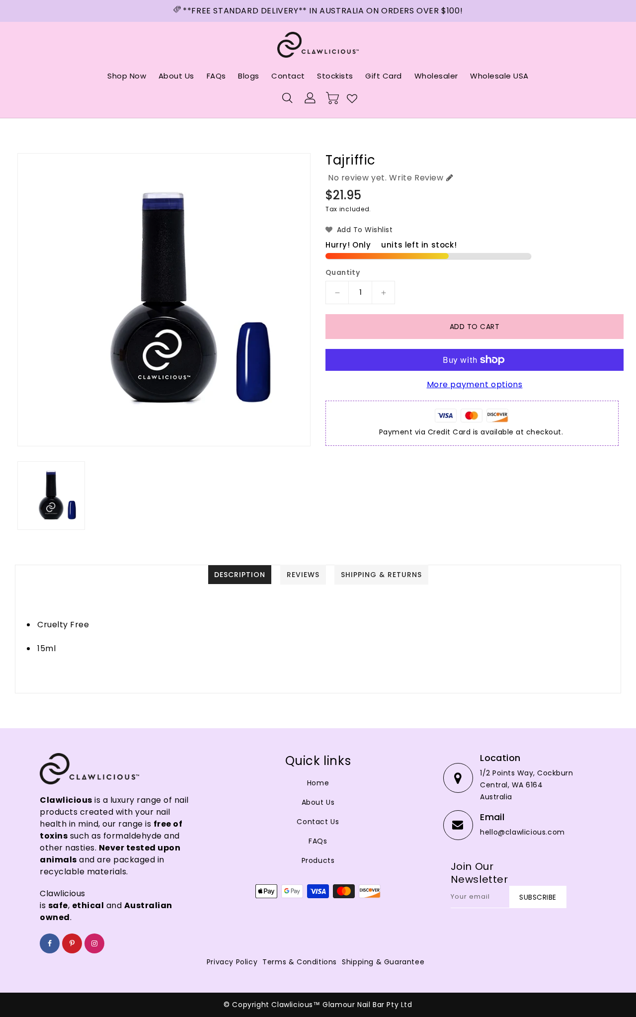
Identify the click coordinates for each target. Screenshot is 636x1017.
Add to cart (475, 327)
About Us (318, 802)
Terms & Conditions (299, 962)
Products (318, 860)
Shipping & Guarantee (383, 962)
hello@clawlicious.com (522, 832)
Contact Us (318, 822)
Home (318, 783)
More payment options (475, 384)
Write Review (416, 177)
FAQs (318, 841)
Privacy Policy (232, 962)
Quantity (342, 272)
